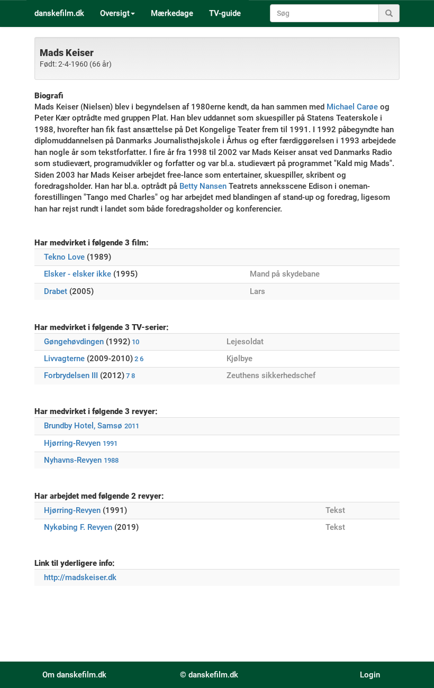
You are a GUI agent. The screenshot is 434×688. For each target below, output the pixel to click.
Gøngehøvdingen (74, 341)
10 (135, 342)
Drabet (55, 291)
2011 (131, 426)
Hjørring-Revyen (72, 443)
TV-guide (225, 13)
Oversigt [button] (115, 13)
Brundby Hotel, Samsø (83, 425)
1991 (110, 443)
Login (370, 675)
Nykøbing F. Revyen (78, 527)
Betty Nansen (203, 186)
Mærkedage (172, 13)
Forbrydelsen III (71, 375)
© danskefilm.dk (209, 675)
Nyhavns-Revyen (73, 460)
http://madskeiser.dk (80, 577)
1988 (111, 460)
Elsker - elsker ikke (77, 274)
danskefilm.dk (59, 13)
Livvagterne (64, 358)
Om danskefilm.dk (74, 675)
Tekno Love (64, 257)
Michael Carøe (352, 107)
